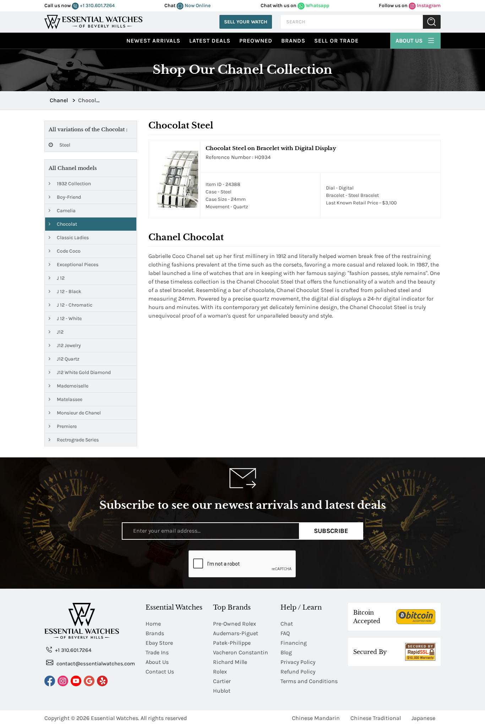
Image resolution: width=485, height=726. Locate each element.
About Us (410, 40)
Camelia (66, 211)
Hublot (221, 690)
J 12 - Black (68, 291)
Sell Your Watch (245, 22)
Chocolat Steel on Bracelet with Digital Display (271, 148)
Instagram (428, 5)
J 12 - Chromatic (74, 305)
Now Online (197, 5)
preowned (255, 40)
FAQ (285, 633)
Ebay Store (159, 642)
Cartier (222, 681)
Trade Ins (157, 652)
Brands (293, 40)
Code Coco (68, 251)
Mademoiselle (72, 386)
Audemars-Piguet (235, 633)
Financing (293, 642)
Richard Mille (230, 662)
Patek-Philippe (232, 642)
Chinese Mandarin (316, 718)
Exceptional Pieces (77, 265)
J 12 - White (69, 318)
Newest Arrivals (153, 40)
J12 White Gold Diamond (83, 372)
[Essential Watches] (93, 21)
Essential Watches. (115, 718)
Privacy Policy (297, 662)
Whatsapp (317, 5)
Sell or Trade (336, 40)
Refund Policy (297, 671)
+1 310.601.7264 (97, 5)
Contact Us (160, 671)
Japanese (423, 718)
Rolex (220, 671)
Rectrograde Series (77, 440)
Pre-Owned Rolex (234, 623)
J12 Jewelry (68, 345)
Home (153, 623)
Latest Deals (209, 40)
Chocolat (66, 224)
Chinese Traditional (375, 718)
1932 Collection (73, 184)
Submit (432, 22)
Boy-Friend (68, 197)
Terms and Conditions (309, 681)
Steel (64, 145)
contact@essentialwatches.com (95, 663)
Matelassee (69, 399)
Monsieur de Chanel (78, 413)
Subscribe (331, 531)
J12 (60, 332)
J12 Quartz (68, 359)
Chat (286, 623)
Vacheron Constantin (240, 652)
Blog (286, 652)
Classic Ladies (72, 238)
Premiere (66, 426)
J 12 (60, 278)
